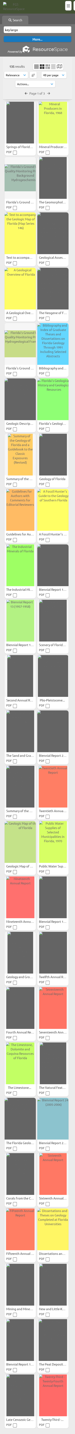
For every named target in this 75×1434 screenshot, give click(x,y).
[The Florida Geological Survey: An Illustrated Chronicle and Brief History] (20, 1119)
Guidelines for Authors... (24, 534)
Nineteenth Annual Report (25, 921)
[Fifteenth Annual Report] (20, 1229)
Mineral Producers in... (55, 147)
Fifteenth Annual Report (23, 1253)
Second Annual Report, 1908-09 (28, 700)
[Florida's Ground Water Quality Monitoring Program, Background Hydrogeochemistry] (20, 178)
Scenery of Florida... (53, 645)
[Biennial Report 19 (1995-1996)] (53, 565)
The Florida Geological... (23, 1143)
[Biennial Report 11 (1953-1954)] (53, 897)
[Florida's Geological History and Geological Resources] (53, 399)
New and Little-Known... (56, 1309)
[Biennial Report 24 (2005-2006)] (53, 1119)
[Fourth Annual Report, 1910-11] (20, 1008)
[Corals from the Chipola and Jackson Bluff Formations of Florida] (20, 1174)
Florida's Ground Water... (24, 202)
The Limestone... (20, 1087)
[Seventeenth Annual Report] (53, 1008)
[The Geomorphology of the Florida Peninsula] (53, 178)
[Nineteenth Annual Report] (20, 897)
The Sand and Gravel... (22, 755)
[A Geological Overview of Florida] (20, 288)
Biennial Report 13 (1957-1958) (28, 645)
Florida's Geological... (54, 423)
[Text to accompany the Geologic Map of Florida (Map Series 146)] (20, 233)
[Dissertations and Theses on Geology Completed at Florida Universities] (53, 1229)
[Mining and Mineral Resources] (20, 1285)
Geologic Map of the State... (26, 866)
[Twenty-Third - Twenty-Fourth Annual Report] (53, 1395)
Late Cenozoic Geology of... (25, 1419)
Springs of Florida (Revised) (26, 147)
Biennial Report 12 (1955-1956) (28, 1364)
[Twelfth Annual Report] (53, 953)
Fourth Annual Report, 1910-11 (28, 1032)
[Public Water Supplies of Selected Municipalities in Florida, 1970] (53, 842)
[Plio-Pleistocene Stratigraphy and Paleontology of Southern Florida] (53, 676)
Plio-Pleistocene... (53, 700)
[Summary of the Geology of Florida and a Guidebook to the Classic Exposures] (20, 787)
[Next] (48, 93)
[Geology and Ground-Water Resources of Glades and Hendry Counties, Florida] (20, 953)
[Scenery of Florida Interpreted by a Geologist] (53, 621)
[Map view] (59, 67)
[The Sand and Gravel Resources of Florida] (20, 731)
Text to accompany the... (23, 257)
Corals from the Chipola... (24, 1198)
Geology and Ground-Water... (27, 977)
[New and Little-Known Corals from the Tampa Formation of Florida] (53, 1285)
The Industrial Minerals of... (25, 589)
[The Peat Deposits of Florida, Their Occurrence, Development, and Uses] (53, 1340)
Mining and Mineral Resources (28, 1309)
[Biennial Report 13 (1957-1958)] (20, 621)
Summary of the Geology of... (27, 479)
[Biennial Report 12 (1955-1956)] (20, 1340)
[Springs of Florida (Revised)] (20, 122)
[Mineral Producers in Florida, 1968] (53, 122)
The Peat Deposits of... (55, 1364)
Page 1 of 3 (37, 93)
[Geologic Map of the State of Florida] (20, 842)
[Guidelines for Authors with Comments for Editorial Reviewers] (20, 510)
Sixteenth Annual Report (57, 1198)
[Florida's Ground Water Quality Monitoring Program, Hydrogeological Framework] (20, 344)
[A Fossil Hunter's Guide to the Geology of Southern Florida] (53, 510)
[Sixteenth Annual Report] (53, 1174)
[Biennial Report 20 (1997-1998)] (53, 731)
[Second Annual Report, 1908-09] (20, 676)
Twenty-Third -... (52, 1419)
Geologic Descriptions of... (25, 423)
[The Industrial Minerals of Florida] (20, 565)
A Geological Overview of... (25, 313)
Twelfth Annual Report (55, 977)
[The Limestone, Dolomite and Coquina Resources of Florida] (20, 1063)
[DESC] (33, 75)
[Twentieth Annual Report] (53, 787)
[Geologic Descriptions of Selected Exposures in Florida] (20, 399)
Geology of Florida (52, 479)
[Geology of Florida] (53, 454)
